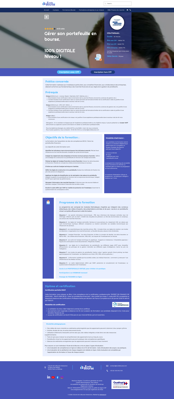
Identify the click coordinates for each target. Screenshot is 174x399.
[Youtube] (53, 377)
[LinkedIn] (48, 377)
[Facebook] (57, 377)
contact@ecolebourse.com (90, 130)
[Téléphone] (130, 10)
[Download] (46, 17)
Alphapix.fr (103, 394)
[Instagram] (62, 377)
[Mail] (127, 10)
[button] (55, 10)
